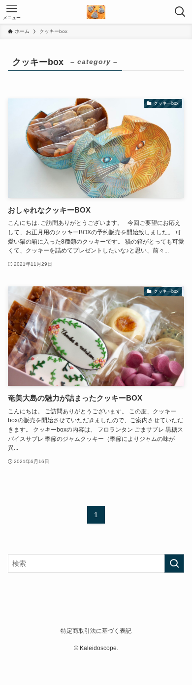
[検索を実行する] (174, 563)
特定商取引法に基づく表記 (96, 630)
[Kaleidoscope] (96, 12)
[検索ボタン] (180, 12)
